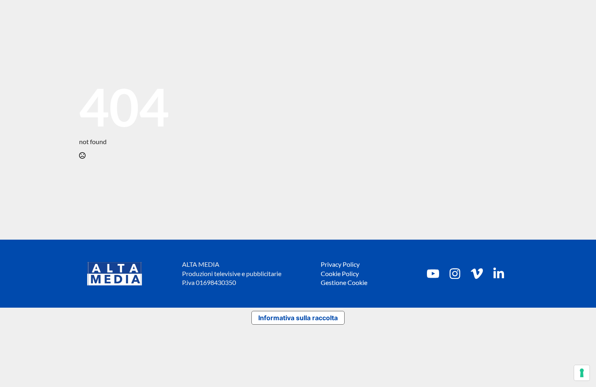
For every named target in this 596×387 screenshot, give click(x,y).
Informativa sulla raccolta (298, 318)
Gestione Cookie (344, 282)
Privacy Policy (340, 264)
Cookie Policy (340, 273)
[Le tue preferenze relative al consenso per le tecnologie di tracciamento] (582, 373)
